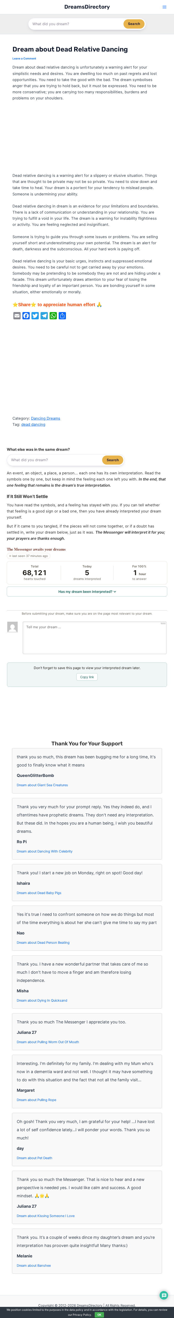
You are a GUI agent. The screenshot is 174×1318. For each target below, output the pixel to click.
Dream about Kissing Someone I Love (46, 1216)
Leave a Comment (24, 58)
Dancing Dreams (45, 418)
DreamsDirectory (87, 7)
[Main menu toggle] (164, 7)
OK (99, 1314)
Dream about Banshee (34, 1266)
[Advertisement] (87, 139)
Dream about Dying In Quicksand (42, 1000)
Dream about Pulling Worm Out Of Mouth (48, 1042)
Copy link (87, 677)
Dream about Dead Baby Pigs (39, 893)
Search (134, 24)
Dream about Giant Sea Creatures (42, 785)
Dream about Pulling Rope (36, 1100)
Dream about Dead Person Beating (43, 943)
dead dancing (33, 424)
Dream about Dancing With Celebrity (44, 851)
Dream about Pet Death (34, 1158)
